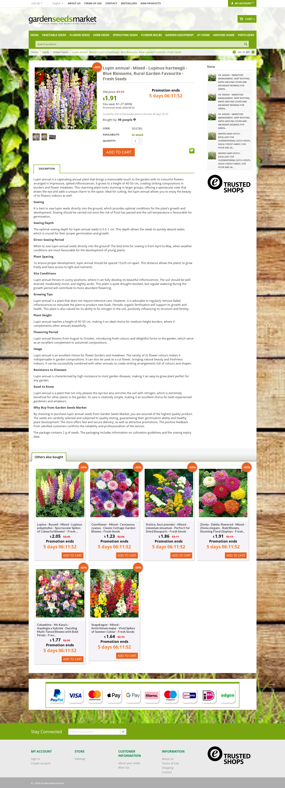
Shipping (168, 768)
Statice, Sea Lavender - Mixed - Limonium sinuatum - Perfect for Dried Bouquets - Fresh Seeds (168, 528)
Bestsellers (129, 3)
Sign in (35, 759)
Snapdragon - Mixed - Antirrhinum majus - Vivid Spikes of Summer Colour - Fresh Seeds (113, 628)
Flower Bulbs (151, 35)
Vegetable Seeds (54, 35)
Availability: (111, 134)
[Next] (253, 52)
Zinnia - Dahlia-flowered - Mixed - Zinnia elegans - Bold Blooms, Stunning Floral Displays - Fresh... (223, 528)
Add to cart (118, 152)
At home (203, 35)
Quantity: (109, 140)
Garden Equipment (179, 35)
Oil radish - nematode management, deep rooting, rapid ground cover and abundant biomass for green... (234, 82)
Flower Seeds (80, 35)
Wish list (123, 767)
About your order (129, 763)
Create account (41, 763)
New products (151, 3)
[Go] (123, 732)
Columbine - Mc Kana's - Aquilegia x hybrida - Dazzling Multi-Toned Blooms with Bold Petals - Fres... (57, 630)
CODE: (106, 128)
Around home (223, 35)
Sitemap (80, 759)
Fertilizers (246, 35)
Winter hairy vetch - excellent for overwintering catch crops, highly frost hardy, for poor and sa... (234, 140)
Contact (111, 3)
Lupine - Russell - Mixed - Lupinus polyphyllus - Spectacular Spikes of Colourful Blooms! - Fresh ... (59, 528)
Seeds (34, 35)
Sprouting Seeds (125, 35)
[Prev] (234, 52)
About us (74, 3)
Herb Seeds (101, 35)
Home (34, 52)
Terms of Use (93, 3)
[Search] (246, 44)
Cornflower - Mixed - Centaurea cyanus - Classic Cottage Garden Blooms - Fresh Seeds (113, 528)
